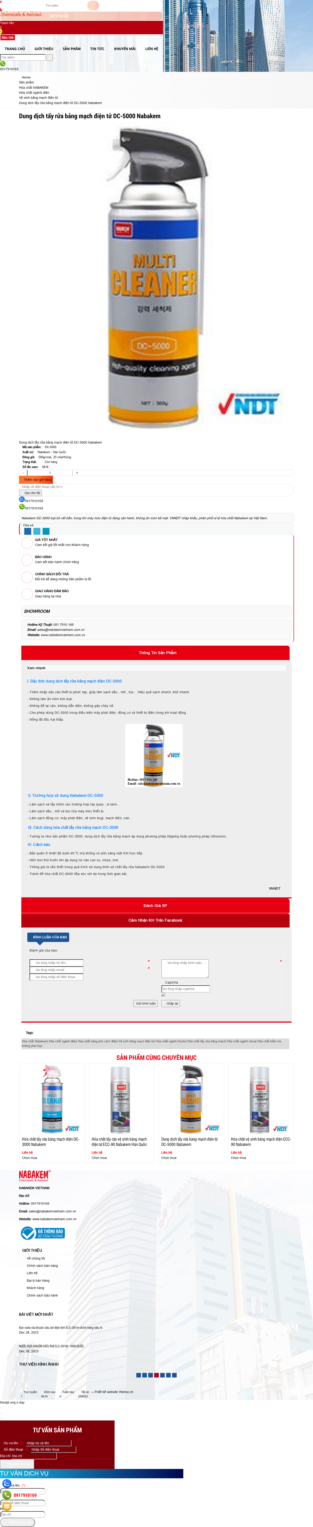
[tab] (156, 653)
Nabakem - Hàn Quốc (52, 452)
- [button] (23, 473)
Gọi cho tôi (32, 493)
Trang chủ (15, 48)
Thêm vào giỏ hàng (37, 479)
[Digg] (46, 531)
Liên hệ (151, 48)
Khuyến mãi (125, 48)
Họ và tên (13, 1443)
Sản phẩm (72, 48)
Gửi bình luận (145, 1003)
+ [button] (77, 473)
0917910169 (59, 16)
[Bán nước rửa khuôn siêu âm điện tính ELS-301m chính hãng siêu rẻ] (71, 1322)
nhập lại (172, 1003)
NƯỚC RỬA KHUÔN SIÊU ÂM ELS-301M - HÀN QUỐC (51, 1346)
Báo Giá (8, 37)
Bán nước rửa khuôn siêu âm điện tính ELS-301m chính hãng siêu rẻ (60, 1327)
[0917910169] (6, 1495)
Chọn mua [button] (29, 1158)
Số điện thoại (16, 1449)
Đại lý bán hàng (37, 1280)
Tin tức (97, 48)
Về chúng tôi (35, 1258)
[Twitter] (37, 531)
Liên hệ (32, 1273)
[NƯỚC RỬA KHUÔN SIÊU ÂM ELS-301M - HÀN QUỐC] (61, 1341)
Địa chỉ (5, 1456)
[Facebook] (28, 531)
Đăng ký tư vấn (18, 1464)
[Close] (1, 1407)
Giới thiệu (44, 48)
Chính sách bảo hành (42, 1295)
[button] (3, 31)
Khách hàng (35, 1288)
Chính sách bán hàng (42, 1266)
